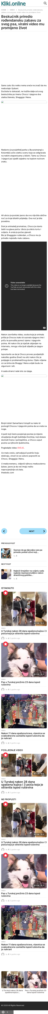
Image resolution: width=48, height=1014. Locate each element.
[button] (45, 3)
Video (3, 628)
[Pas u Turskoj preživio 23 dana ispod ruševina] (24, 660)
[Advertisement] (24, 59)
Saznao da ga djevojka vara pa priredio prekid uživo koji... (28, 551)
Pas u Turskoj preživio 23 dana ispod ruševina (20, 683)
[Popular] (5, 592)
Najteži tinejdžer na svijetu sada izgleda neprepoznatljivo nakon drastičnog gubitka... (29, 573)
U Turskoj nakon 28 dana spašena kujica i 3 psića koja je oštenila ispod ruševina (24, 632)
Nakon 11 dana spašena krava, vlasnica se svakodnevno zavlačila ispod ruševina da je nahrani (23, 736)
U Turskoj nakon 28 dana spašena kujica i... (12, 991)
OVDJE (20, 448)
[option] (12, 983)
